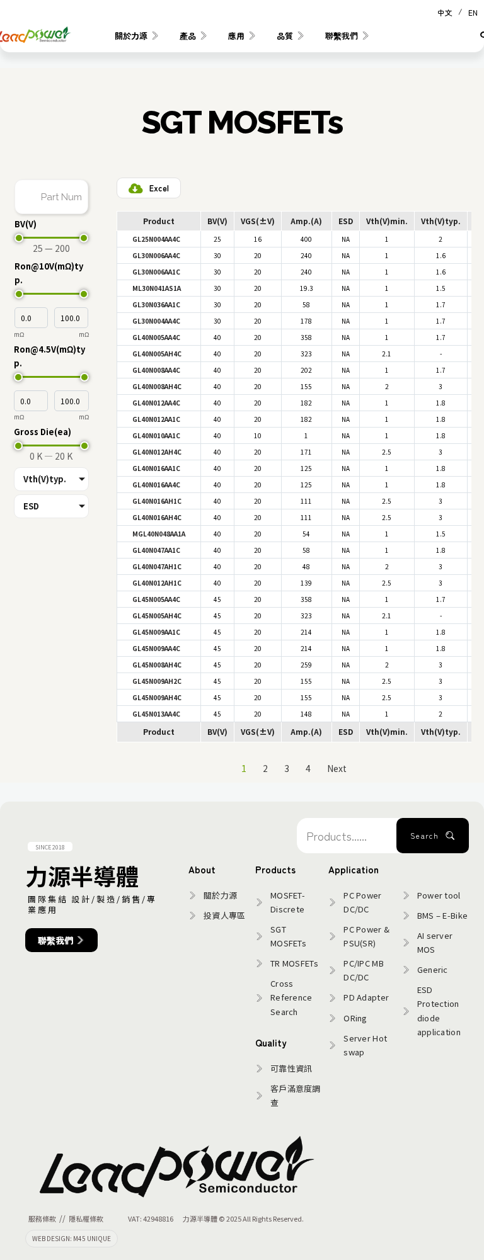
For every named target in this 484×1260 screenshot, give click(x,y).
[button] (156, 239)
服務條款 (42, 1218)
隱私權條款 (86, 1218)
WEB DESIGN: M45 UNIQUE (71, 1238)
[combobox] (346, 835)
